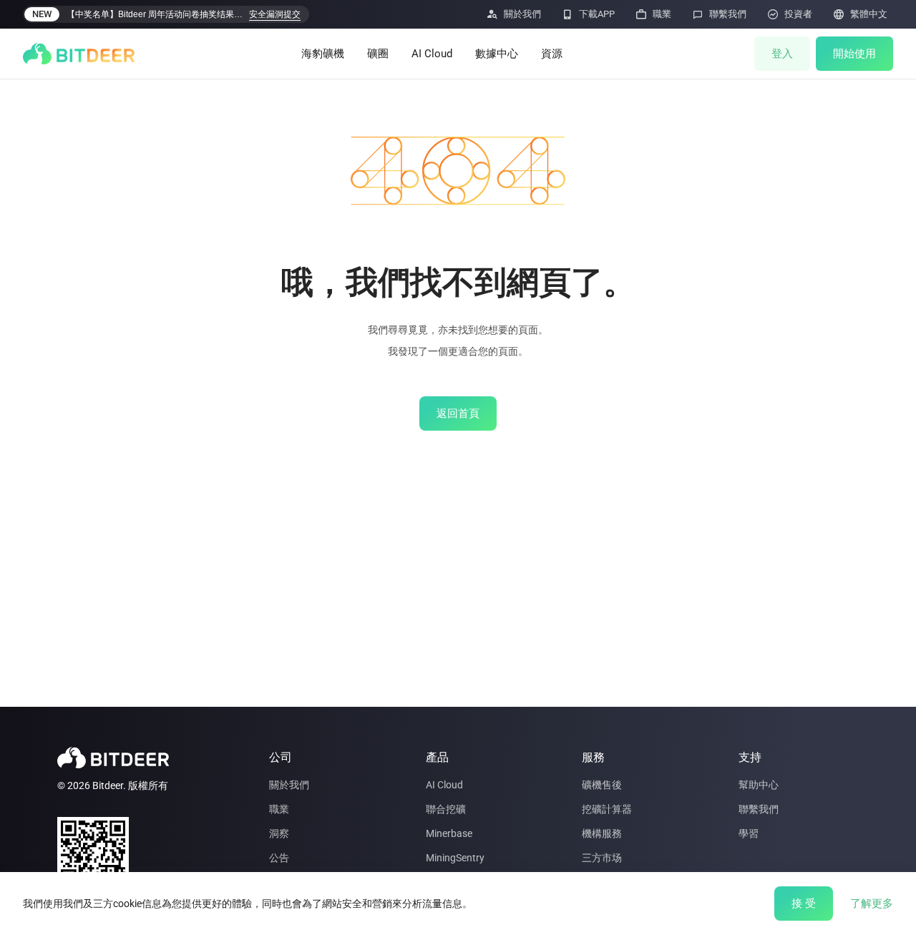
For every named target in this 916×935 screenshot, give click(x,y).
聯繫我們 (759, 809)
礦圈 (378, 53)
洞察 (279, 833)
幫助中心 (759, 784)
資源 (551, 53)
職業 (279, 809)
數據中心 (496, 53)
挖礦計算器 (607, 809)
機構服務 (602, 833)
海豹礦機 (322, 53)
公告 (279, 857)
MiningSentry (455, 857)
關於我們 (289, 784)
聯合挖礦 (446, 809)
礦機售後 (602, 784)
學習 (749, 833)
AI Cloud (431, 53)
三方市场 (602, 857)
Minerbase (449, 833)
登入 (782, 53)
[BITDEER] (79, 53)
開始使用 (854, 53)
